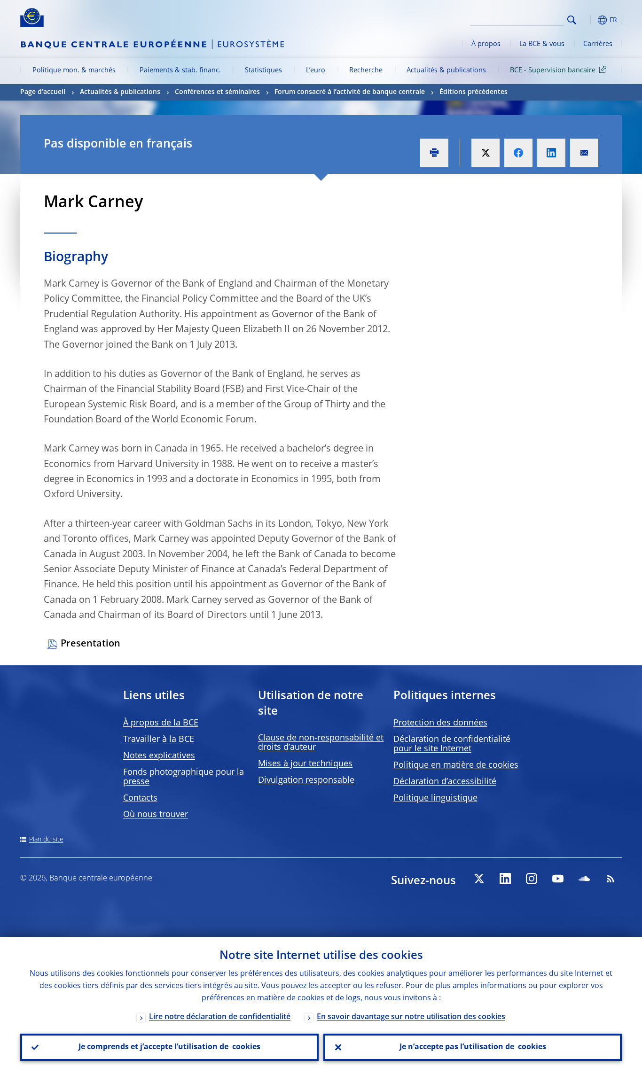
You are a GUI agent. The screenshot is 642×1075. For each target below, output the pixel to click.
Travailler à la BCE (158, 739)
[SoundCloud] (584, 878)
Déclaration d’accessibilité (444, 782)
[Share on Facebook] (518, 153)
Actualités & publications (446, 70)
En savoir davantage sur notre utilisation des (411, 1017)
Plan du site (46, 839)
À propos (486, 44)
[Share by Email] (584, 153)
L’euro (315, 70)
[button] (589, 20)
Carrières (597, 44)
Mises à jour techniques (305, 764)
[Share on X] (485, 153)
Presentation (90, 644)
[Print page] (434, 153)
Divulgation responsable (306, 780)
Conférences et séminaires (217, 92)
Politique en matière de (455, 765)
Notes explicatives (159, 756)
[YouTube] (558, 878)
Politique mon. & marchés (74, 70)
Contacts (140, 798)
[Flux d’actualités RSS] (610, 878)
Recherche (366, 70)
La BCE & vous (541, 44)
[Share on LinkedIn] (551, 153)
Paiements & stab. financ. (180, 70)
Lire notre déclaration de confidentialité (219, 1017)
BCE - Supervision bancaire (552, 70)
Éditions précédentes (473, 92)
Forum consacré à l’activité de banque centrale (349, 92)
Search (571, 20)
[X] (479, 878)
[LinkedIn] (505, 878)
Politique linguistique (435, 798)
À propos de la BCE (160, 723)
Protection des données (440, 723)
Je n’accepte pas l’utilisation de (472, 1047)
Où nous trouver (155, 814)
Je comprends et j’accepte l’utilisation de (169, 1047)
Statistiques (263, 70)
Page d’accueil (42, 92)
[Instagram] (531, 878)
